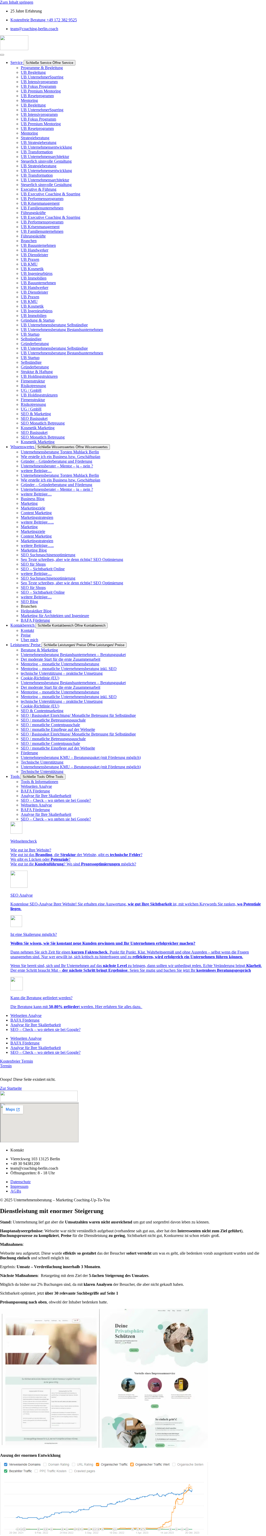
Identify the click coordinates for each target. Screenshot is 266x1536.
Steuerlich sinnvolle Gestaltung (46, 161)
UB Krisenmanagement (40, 203)
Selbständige (31, 339)
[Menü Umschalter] (2, 55)
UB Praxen (30, 259)
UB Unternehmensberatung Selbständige (54, 325)
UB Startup (30, 334)
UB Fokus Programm (38, 86)
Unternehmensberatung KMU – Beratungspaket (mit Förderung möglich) (81, 757)
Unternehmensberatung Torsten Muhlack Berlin (60, 452)
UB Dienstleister (34, 255)
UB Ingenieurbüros (36, 273)
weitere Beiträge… (36, 470)
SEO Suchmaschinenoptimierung (48, 555)
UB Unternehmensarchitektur (45, 156)
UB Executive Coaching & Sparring (50, 194)
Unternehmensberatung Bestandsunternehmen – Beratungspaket (73, 654)
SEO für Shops (33, 564)
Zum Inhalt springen (16, 2)
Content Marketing (36, 513)
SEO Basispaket (34, 418)
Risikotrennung (33, 385)
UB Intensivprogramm (39, 82)
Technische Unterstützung (42, 762)
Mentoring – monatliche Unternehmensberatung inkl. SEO (69, 668)
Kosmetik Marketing (38, 428)
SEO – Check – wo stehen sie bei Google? (56, 800)
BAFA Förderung (35, 791)
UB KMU (29, 264)
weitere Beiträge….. (37, 522)
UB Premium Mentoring (41, 91)
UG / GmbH (31, 390)
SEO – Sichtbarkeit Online (43, 569)
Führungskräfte (33, 212)
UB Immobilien (33, 278)
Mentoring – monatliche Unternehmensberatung (60, 664)
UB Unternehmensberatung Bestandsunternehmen (62, 329)
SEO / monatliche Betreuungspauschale (53, 720)
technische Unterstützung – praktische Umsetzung (62, 673)
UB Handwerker (34, 250)
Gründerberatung (35, 343)
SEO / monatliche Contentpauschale (50, 725)
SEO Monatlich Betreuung (43, 423)
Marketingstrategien (37, 517)
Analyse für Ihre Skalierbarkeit (46, 795)
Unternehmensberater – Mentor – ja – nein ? (57, 466)
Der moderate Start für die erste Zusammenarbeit (60, 659)
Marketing (29, 503)
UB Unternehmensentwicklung (46, 147)
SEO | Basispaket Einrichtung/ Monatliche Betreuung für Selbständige (78, 715)
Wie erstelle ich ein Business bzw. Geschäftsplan (60, 456)
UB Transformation (37, 152)
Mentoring (29, 100)
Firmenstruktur (33, 381)
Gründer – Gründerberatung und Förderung (56, 461)
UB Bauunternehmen (38, 245)
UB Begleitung (33, 72)
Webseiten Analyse (36, 786)
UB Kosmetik (32, 269)
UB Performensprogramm (42, 198)
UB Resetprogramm (37, 96)
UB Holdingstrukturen (39, 376)
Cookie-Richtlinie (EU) (40, 678)
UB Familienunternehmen (42, 208)
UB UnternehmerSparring (42, 77)
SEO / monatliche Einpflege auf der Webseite (58, 729)
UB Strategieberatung (38, 142)
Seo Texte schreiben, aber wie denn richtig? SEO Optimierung (72, 559)
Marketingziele (33, 508)
